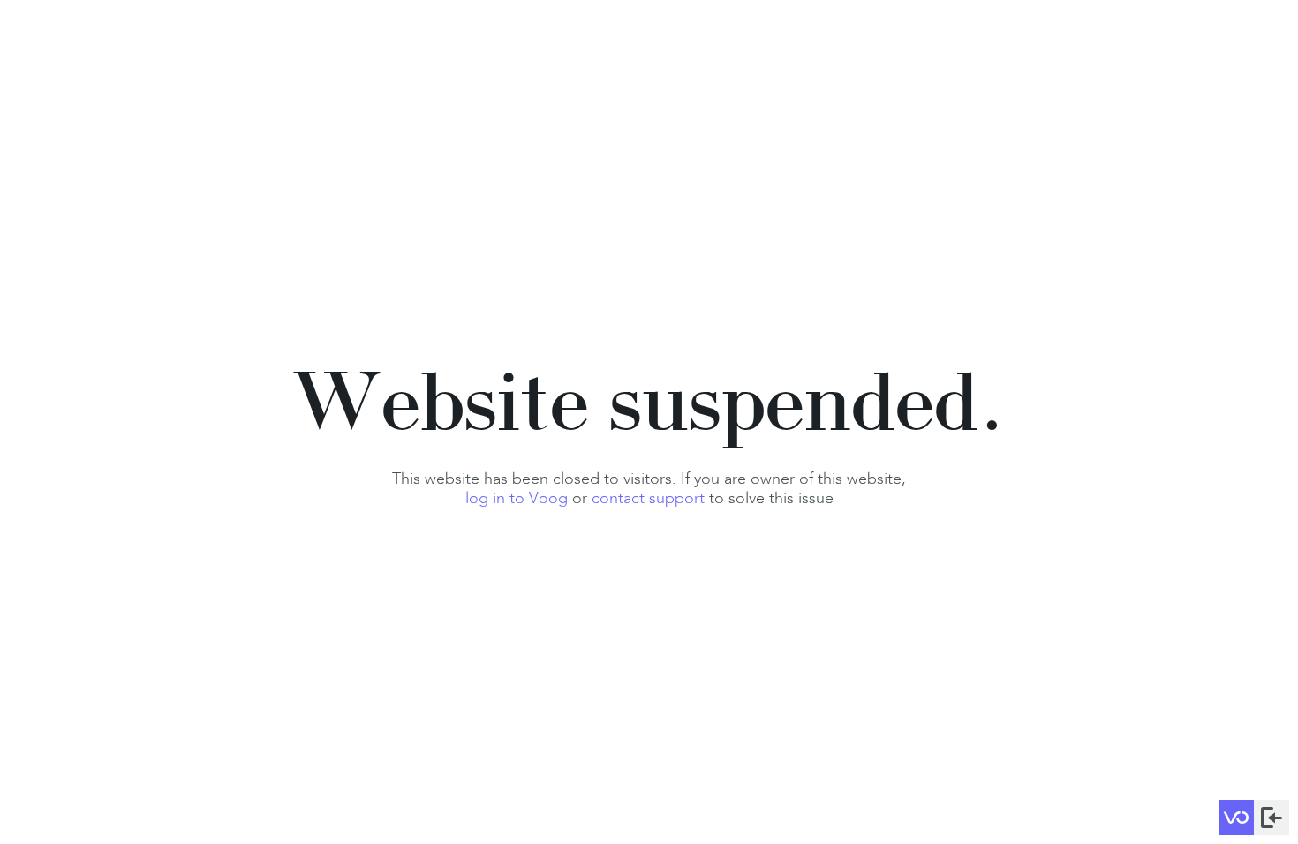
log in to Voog (516, 498)
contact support (648, 498)
